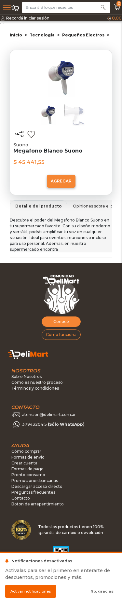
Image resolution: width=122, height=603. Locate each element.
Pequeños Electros (83, 35)
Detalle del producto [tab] (38, 206)
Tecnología (42, 35)
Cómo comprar (26, 451)
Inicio (16, 35)
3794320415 (53, 424)
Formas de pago (27, 468)
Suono (20, 145)
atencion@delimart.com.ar (49, 414)
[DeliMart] (15, 8)
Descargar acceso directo (36, 486)
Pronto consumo (28, 474)
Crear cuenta (24, 463)
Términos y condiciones (35, 388)
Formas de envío (28, 457)
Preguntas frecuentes (33, 492)
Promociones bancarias (34, 480)
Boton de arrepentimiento (37, 504)
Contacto (20, 498)
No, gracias (102, 591)
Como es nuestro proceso (37, 382)
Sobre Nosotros (26, 376)
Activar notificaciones (30, 591)
